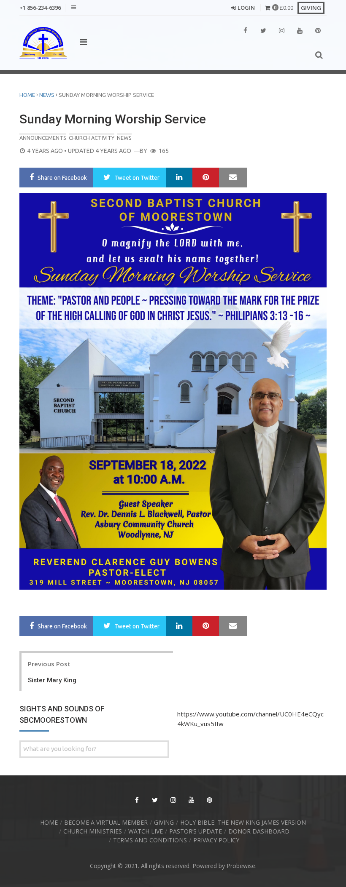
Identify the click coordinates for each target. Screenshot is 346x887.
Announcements (42, 138)
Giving (164, 822)
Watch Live (145, 831)
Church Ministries (92, 831)
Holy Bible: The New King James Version (243, 822)
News (46, 95)
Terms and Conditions (150, 840)
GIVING (311, 8)
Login (246, 7)
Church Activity (91, 138)
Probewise (241, 866)
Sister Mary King (52, 680)
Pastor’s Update (195, 831)
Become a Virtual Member (106, 822)
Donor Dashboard (258, 831)
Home (27, 95)
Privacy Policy (216, 840)
